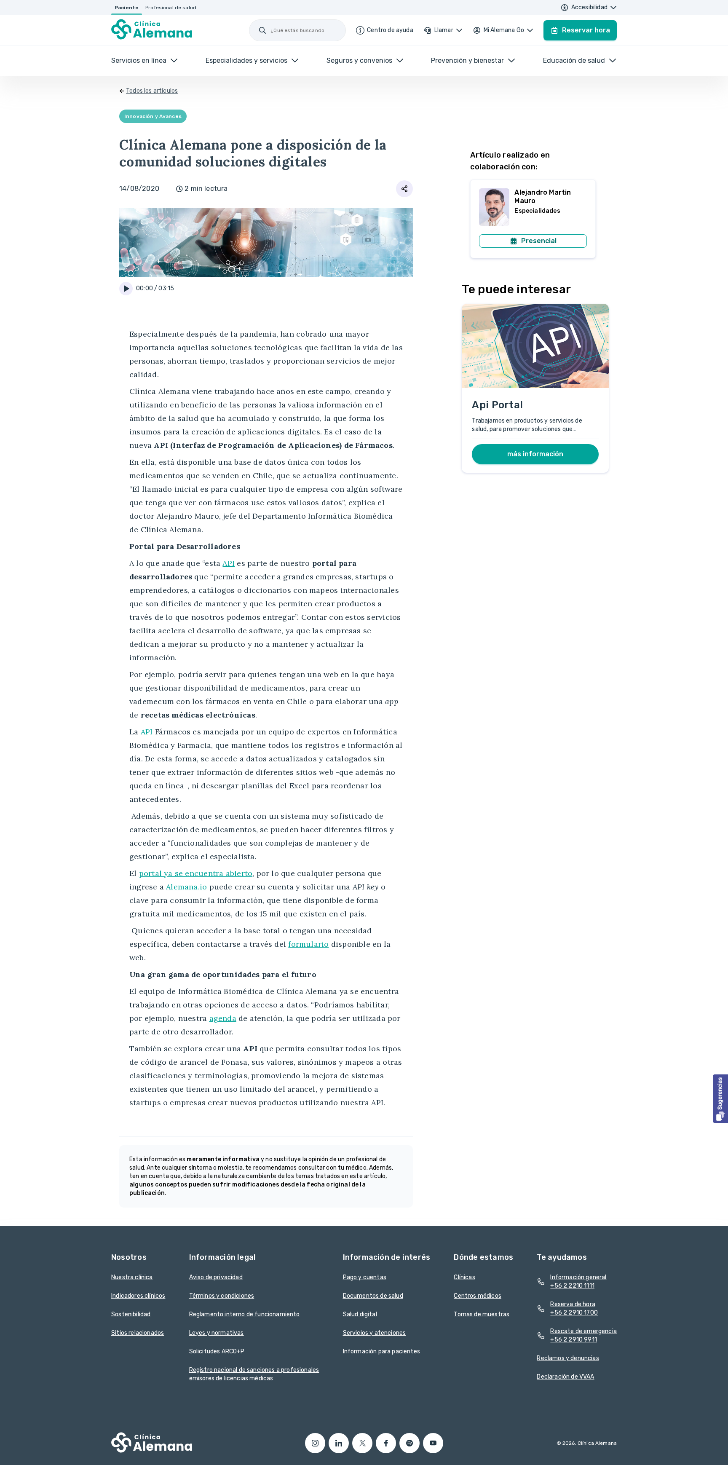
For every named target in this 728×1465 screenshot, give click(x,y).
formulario (308, 944)
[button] (720, 1098)
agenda (222, 1018)
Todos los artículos (152, 90)
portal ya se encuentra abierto (196, 873)
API (228, 563)
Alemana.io (186, 887)
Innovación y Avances (153, 116)
